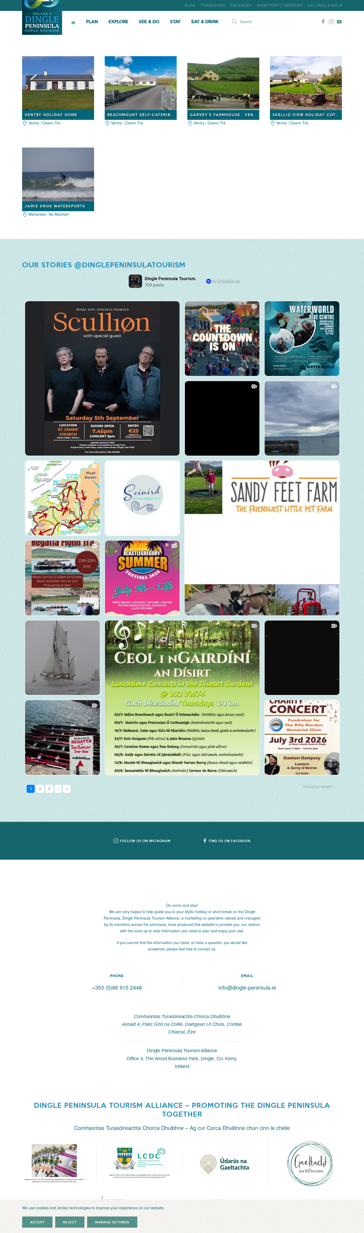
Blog (190, 5)
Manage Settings (112, 1222)
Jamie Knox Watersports (55, 206)
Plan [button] (92, 21)
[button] (54, 1164)
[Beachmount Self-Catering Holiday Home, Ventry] (141, 82)
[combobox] (261, 21)
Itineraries (213, 5)
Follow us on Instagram (145, 840)
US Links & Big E (325, 5)
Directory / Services (279, 5)
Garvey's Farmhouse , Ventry (226, 114)
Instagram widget (317, 786)
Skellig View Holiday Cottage (310, 114)
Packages (241, 5)
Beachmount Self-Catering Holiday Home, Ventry (168, 114)
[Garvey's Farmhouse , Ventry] (223, 82)
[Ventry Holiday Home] (58, 82)
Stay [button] (175, 21)
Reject (69, 1222)
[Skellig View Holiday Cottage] (306, 82)
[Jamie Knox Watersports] (58, 174)
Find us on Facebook (230, 840)
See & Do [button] (149, 21)
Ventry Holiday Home (51, 114)
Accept (37, 1222)
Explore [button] (118, 21)
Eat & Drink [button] (205, 21)
